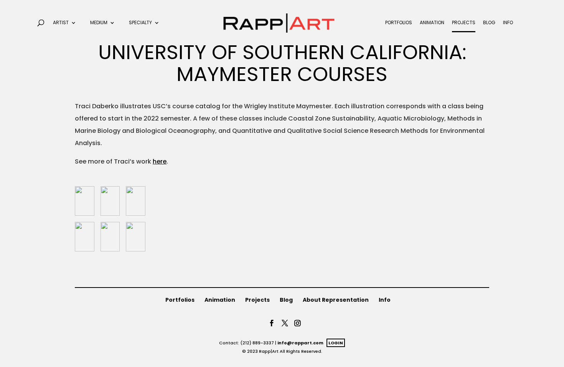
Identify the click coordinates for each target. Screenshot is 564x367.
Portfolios (398, 23)
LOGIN (335, 343)
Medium (98, 23)
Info (508, 23)
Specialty (140, 23)
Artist (61, 23)
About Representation (336, 300)
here (160, 161)
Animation (432, 23)
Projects (463, 23)
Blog (489, 23)
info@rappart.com (300, 343)
